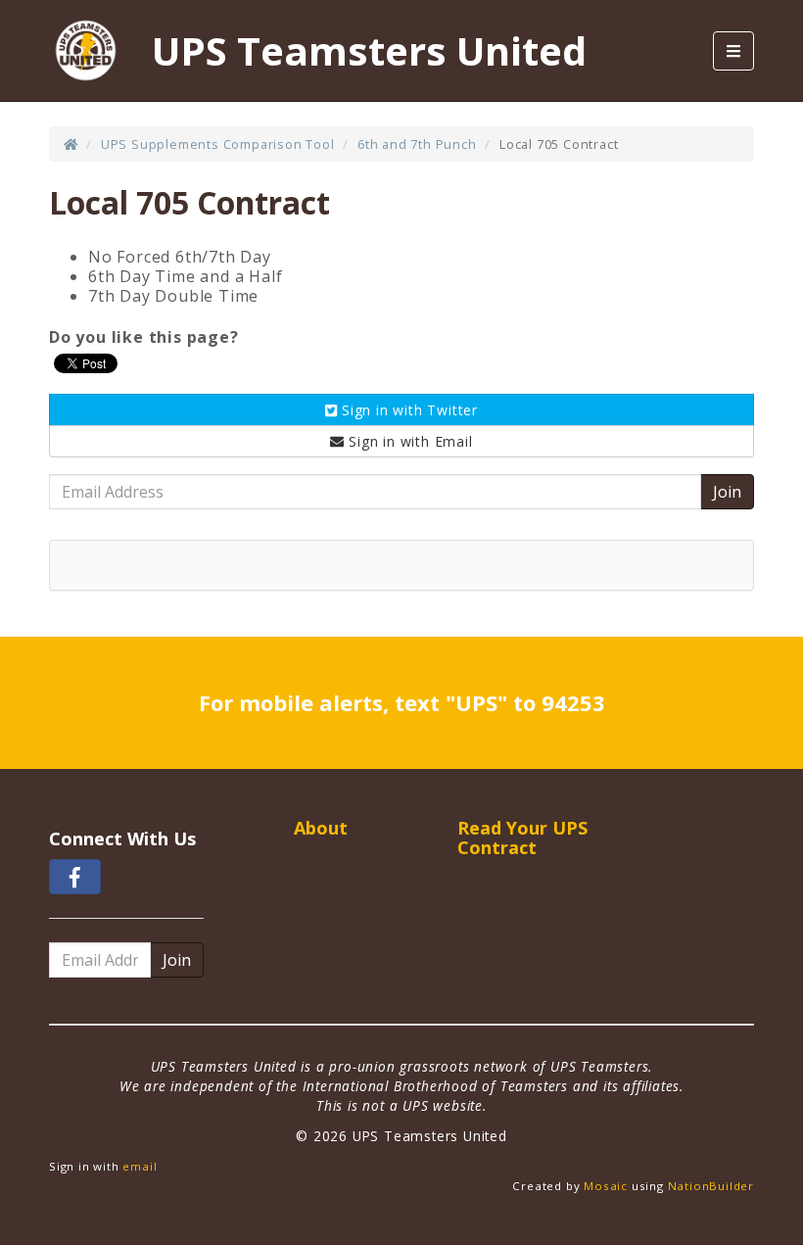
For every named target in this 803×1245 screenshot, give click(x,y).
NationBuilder (711, 1185)
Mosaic (606, 1185)
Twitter (410, 410)
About (321, 827)
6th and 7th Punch (417, 144)
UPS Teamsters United (369, 50)
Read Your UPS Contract (522, 837)
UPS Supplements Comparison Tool (218, 144)
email (139, 1166)
